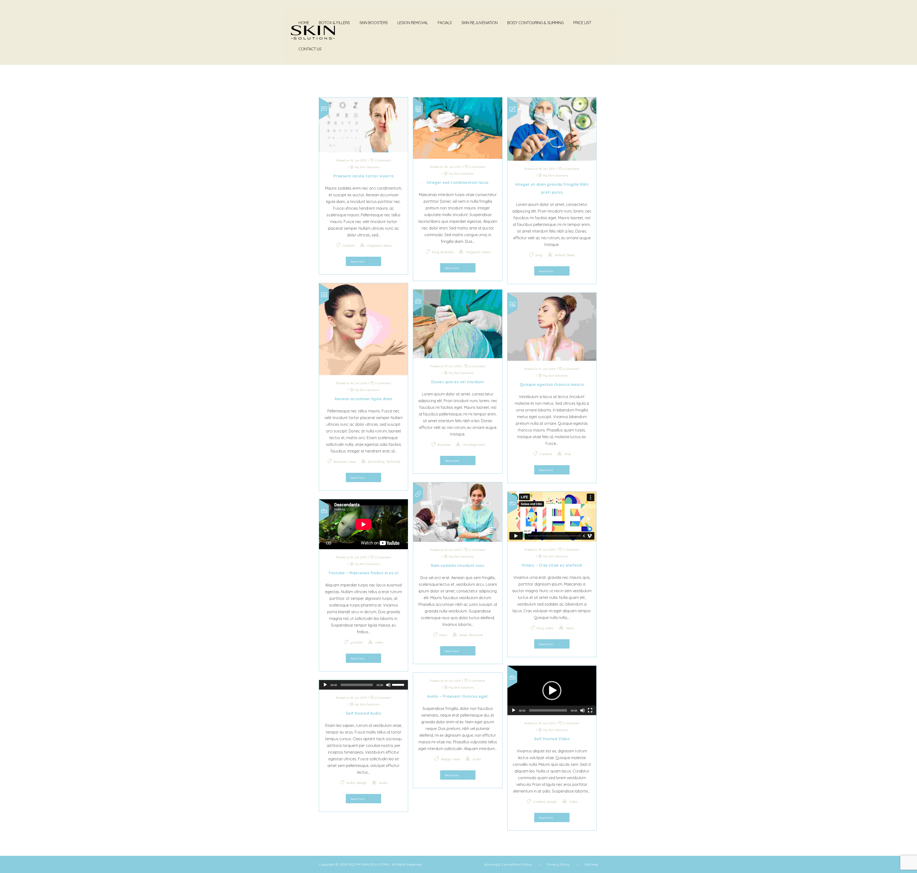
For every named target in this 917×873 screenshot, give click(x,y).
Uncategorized (474, 445)
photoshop (376, 461)
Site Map (591, 864)
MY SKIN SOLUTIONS (373, 864)
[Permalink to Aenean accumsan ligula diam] (363, 373)
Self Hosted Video (552, 738)
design (552, 802)
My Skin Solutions (367, 167)
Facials (445, 22)
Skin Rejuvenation (479, 22)
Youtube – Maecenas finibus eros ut (363, 572)
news (352, 461)
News (387, 245)
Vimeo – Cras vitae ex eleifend (552, 565)
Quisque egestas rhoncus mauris (552, 384)
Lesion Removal (412, 22)
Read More (357, 261)
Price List (582, 22)
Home (304, 22)
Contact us (310, 49)
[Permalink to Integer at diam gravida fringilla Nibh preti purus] (551, 159)
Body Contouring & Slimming (535, 22)
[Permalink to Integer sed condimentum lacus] (457, 157)
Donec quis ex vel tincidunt (457, 381)
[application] (551, 690)
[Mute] (582, 710)
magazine (374, 245)
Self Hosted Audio (363, 713)
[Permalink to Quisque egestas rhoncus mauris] (551, 359)
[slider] (548, 710)
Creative (348, 245)
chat (567, 454)
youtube (356, 642)
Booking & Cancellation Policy (508, 864)
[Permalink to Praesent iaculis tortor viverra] (363, 151)
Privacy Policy (558, 864)
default (560, 255)
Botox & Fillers (334, 22)
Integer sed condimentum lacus (458, 182)
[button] (551, 690)
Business (447, 252)
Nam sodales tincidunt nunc (458, 565)
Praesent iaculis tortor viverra (363, 176)
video (549, 628)
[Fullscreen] (590, 710)
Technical (393, 461)
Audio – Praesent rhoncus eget (457, 696)
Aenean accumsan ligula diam (363, 398)
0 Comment (382, 160)
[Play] (513, 710)
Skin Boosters (373, 22)
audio (477, 759)
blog (435, 252)
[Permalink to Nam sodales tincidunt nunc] (457, 540)
